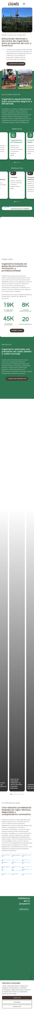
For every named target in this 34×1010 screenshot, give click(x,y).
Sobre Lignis (17, 330)
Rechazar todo (17, 1006)
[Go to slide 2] (16, 162)
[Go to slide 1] (14, 162)
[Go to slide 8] (21, 794)
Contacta (24, 909)
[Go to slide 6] (18, 794)
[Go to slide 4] (19, 162)
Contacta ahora (16, 64)
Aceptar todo (17, 997)
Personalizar (17, 1002)
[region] (17, 995)
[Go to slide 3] (17, 162)
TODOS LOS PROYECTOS (16, 378)
